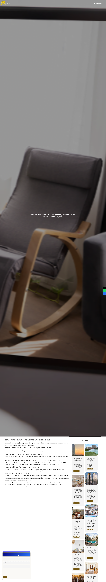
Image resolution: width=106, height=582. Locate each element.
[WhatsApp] (104, 290)
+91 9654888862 (98, 3)
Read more (89, 468)
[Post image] (78, 450)
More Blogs (84, 440)
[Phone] (104, 293)
